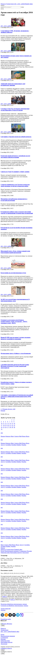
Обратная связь (5, 552)
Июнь (24, 436)
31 (1, 429)
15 (12, 423)
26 (6, 427)
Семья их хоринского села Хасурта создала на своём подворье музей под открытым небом (15, 185)
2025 (2, 439)
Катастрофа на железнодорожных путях (13, 273)
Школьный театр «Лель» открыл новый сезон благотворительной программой (15, 251)
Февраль (7, 436)
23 (14, 425)
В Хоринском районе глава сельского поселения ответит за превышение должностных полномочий (17, 212)
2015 (2, 524)
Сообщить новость (6, 648)
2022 (2, 465)
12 (6, 423)
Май (20, 436)
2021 (2, 473)
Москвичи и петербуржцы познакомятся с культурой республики (14, 199)
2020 (2, 482)
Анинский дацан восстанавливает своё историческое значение (13, 84)
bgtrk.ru (4, 596)
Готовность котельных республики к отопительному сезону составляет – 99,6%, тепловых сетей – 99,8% (14, 321)
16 (14, 423)
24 (1, 427)
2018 (2, 499)
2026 (2, 432)
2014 (2, 532)
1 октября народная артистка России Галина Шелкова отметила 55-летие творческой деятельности (15, 366)
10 (1, 423)
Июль (27, 436)
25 (4, 427)
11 (3, 423)
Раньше (9, 409)
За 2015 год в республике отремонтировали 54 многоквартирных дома (15, 300)
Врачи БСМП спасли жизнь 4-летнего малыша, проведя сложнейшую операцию (16, 338)
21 (10, 425)
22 (12, 425)
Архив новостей (5, 608)
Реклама (29, 551)
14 (10, 423)
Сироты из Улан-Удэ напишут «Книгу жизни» (15, 171)
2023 (2, 456)
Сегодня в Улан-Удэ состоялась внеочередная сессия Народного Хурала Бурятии (15, 109)
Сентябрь (8, 445)
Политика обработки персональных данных (14, 604)
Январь (3, 436)
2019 (2, 490)
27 (8, 427)
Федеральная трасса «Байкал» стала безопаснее (16, 353)
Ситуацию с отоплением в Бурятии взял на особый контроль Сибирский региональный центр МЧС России (17, 396)
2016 (2, 516)
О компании (23, 551)
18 (4, 425)
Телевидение (10, 4)
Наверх (3, 548)
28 (10, 427)
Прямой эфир (23, 4)
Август (3, 445)
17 (1, 425)
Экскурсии (25, 552)
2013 (2, 541)
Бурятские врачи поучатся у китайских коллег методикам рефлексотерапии (15, 156)
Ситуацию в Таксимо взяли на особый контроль (16, 136)
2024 (2, 448)
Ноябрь (19, 445)
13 (8, 423)
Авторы (3, 610)
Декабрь (23, 445)
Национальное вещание (12, 551)
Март (12, 436)
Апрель (16, 436)
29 (12, 427)
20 (8, 425)
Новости (3, 4)
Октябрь (13, 445)
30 (14, 427)
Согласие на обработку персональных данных (14, 605)
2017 (2, 507)
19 (6, 425)
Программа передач (16, 552)
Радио (2, 551)
